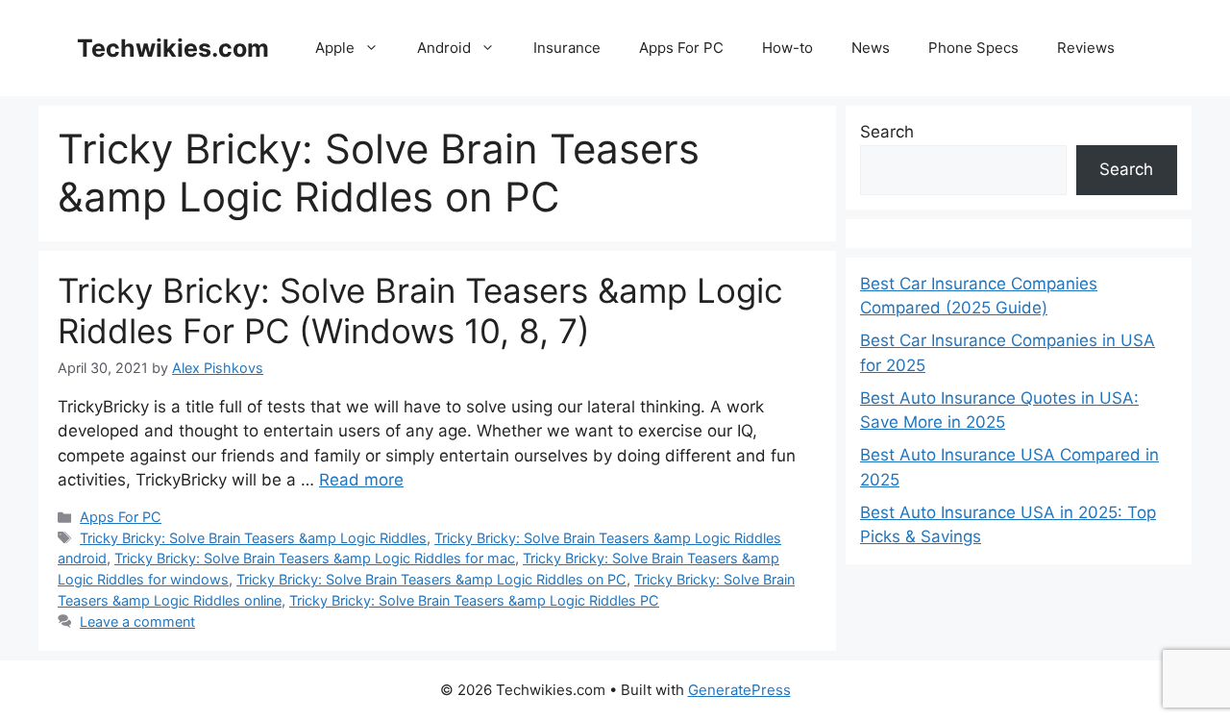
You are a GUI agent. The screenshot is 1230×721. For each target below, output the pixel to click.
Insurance (567, 47)
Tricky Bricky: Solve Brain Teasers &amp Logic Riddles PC (474, 600)
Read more (361, 479)
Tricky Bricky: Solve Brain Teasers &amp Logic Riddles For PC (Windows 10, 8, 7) (420, 310)
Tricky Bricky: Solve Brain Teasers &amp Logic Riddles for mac (314, 558)
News (870, 47)
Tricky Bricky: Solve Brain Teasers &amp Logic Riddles (253, 538)
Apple (335, 47)
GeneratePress (739, 690)
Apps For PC (681, 47)
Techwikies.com (173, 48)
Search (887, 131)
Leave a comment (137, 621)
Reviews (1086, 47)
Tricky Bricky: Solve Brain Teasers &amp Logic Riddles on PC (431, 579)
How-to (787, 47)
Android (444, 47)
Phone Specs (973, 47)
